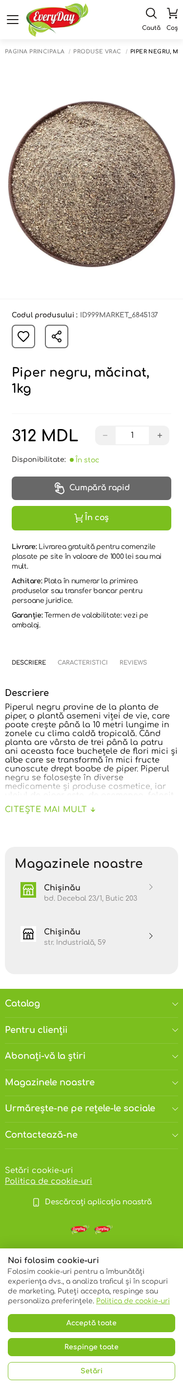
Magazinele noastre (50, 1082)
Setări (91, 1371)
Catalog (22, 1003)
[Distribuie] (56, 336)
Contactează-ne (41, 1135)
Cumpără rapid (99, 487)
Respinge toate (91, 1347)
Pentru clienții (36, 1030)
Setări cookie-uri (39, 1170)
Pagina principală (34, 51)
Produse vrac (97, 51)
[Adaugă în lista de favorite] (23, 336)
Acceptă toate (91, 1323)
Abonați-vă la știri (45, 1056)
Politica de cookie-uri (48, 1181)
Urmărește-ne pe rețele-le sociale (80, 1108)
